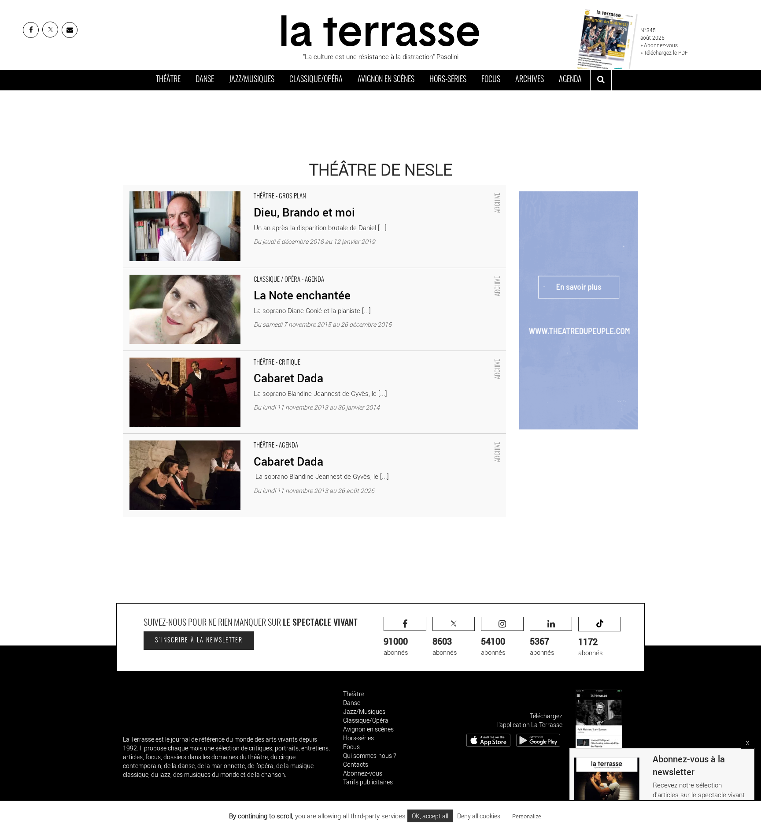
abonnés (396, 646)
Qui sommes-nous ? (369, 755)
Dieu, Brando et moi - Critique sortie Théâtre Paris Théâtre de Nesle (219, 189)
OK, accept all (430, 816)
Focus (490, 80)
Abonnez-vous (362, 773)
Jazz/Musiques (251, 80)
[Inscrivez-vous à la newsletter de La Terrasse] (70, 30)
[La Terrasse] (380, 29)
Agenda (570, 80)
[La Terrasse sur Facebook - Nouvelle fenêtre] (31, 30)
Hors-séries (447, 80)
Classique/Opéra (316, 80)
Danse (205, 80)
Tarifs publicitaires (368, 782)
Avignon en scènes (386, 80)
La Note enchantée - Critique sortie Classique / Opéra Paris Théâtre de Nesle (233, 272)
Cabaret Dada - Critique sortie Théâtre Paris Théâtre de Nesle (211, 355)
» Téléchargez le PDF (664, 52)
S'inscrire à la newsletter (199, 641)
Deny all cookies (478, 816)
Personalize (526, 816)
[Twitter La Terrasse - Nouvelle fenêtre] (50, 29)
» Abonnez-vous (659, 45)
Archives (529, 80)
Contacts (355, 764)
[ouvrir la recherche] (601, 80)
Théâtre (168, 80)
